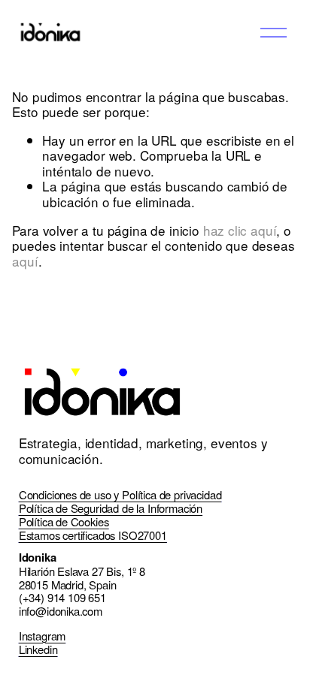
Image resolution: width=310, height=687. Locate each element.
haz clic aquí (240, 230)
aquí (25, 261)
